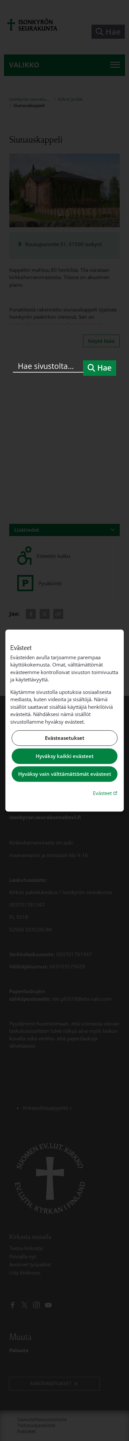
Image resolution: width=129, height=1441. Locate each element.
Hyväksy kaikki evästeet (65, 756)
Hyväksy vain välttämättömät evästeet (64, 774)
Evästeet (106, 792)
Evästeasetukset (64, 738)
